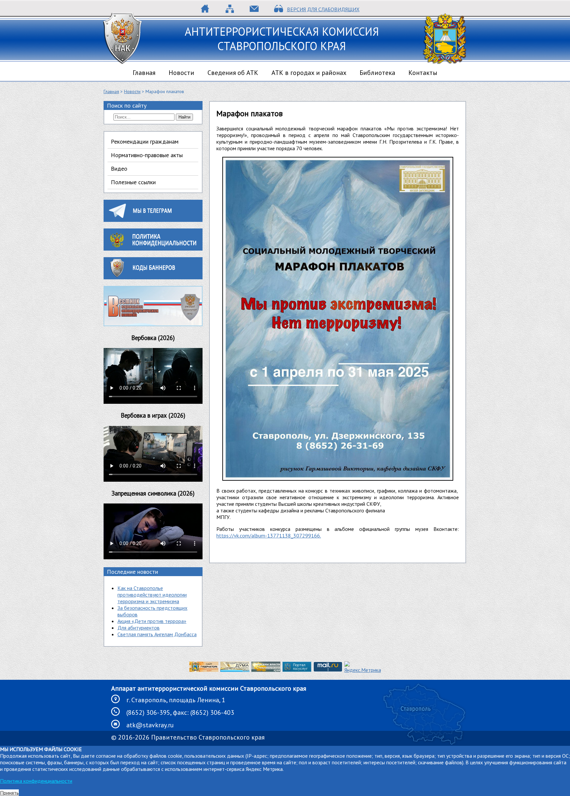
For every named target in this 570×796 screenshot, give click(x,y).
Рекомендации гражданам (144, 141)
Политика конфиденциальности (36, 781)
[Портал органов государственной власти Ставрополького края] (265, 670)
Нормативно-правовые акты (147, 155)
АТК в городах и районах (308, 72)
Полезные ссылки (133, 182)
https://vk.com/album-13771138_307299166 (268, 535)
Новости (181, 72)
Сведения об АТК (232, 72)
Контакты (422, 72)
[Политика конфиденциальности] (153, 248)
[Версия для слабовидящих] (278, 11)
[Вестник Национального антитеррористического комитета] (153, 324)
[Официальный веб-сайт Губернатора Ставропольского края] (203, 670)
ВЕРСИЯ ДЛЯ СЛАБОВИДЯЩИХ (323, 9)
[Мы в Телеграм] (153, 220)
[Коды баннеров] (153, 277)
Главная (144, 72)
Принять (9, 792)
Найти (184, 117)
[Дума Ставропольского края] (234, 670)
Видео (119, 168)
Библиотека (377, 72)
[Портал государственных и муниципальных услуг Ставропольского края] (296, 670)
